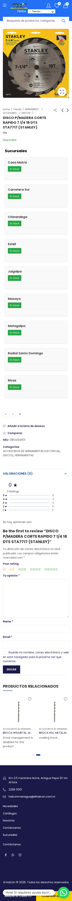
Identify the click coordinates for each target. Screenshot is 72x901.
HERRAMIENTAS (32, 109)
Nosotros (9, 820)
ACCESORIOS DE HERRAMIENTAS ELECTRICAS (10, 113)
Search (63, 21)
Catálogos (10, 813)
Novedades (10, 806)
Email (7, 637)
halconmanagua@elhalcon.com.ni (32, 797)
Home (6, 109)
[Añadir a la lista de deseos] (29, 699)
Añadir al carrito (17, 896)
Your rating (11, 564)
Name (8, 621)
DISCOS (26, 113)
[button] (33, 755)
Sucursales (10, 835)
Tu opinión (11, 575)
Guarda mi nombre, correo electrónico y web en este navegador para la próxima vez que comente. (36, 657)
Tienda (17, 109)
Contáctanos (12, 828)
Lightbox (62, 91)
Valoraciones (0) (18, 473)
